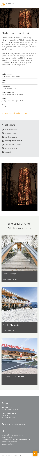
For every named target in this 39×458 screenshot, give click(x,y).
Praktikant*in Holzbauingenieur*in (12, 435)
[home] (9, 4)
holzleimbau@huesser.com (10, 409)
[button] (35, 4)
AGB (3, 455)
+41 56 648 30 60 (7, 407)
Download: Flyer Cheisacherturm (17, 113)
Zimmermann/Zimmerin (9, 442)
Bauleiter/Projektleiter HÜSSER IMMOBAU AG (16, 439)
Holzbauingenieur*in (8, 437)
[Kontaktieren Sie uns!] (35, 453)
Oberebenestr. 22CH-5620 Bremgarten (8, 416)
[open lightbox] (19, 187)
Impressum (9, 455)
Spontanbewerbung (8, 444)
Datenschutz (17, 455)
